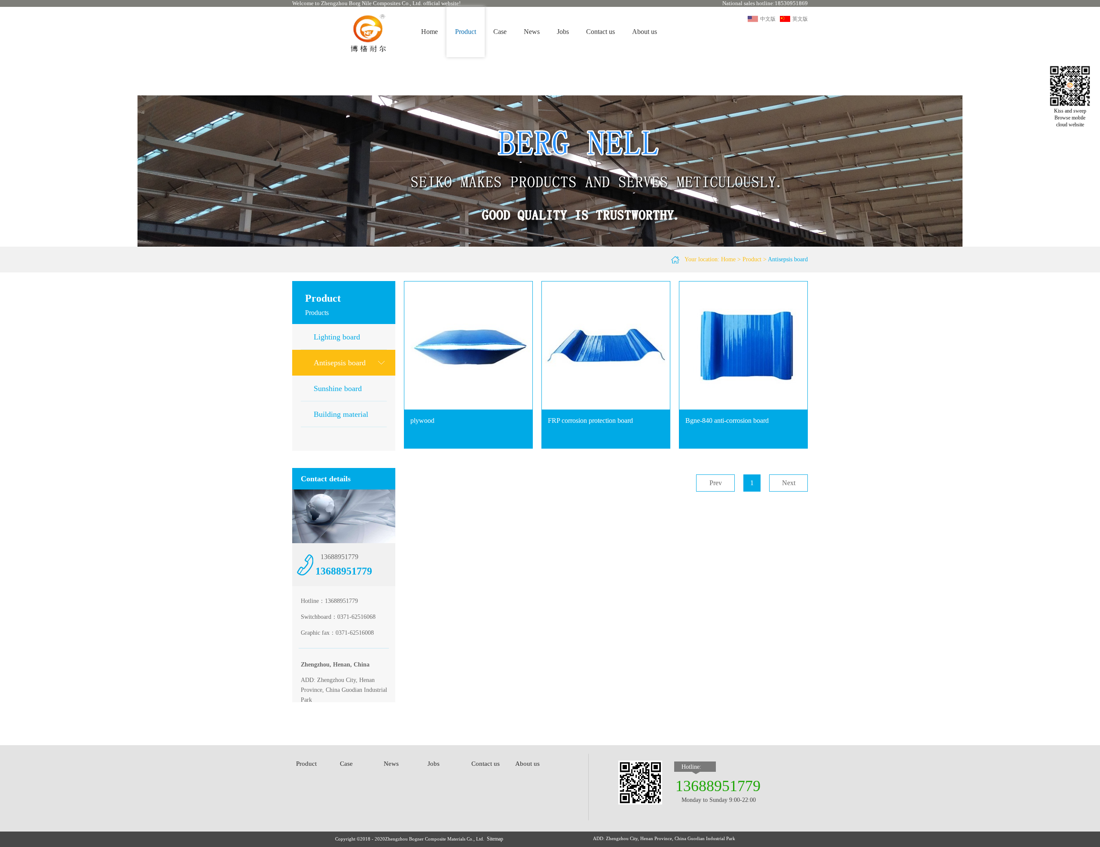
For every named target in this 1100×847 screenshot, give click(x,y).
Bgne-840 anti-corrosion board (727, 420)
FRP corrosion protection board (590, 420)
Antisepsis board (788, 259)
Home (429, 31)
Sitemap (495, 839)
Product (751, 259)
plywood (422, 420)
